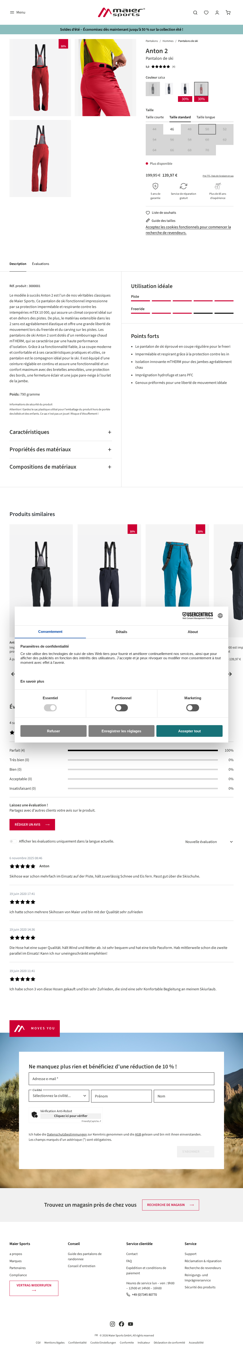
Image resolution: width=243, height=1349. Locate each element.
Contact (132, 1253)
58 (193, 140)
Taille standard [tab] (180, 117)
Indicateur (144, 1343)
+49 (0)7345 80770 (144, 1294)
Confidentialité (77, 1343)
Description (17, 263)
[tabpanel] (190, 139)
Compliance (18, 1275)
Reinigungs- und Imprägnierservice (198, 1278)
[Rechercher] (195, 12)
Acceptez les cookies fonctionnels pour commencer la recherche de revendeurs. (188, 229)
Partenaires (17, 1267)
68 (193, 151)
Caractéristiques (29, 432)
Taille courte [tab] (155, 117)
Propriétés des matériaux (40, 449)
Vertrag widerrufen (34, 1285)
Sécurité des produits (200, 1287)
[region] (73, 118)
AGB (138, 1134)
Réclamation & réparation (203, 1261)
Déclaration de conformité (169, 1343)
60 (210, 140)
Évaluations (40, 263)
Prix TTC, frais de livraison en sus (218, 176)
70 (210, 151)
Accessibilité (196, 1343)
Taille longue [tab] (205, 117)
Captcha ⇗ (91, 1121)
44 (158, 130)
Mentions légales (54, 1343)
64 (158, 151)
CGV (38, 1343)
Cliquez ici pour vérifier (70, 1116)
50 (210, 130)
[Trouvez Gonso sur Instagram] (112, 1324)
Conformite (127, 1343)
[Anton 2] (40, 77)
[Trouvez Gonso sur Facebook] (121, 1324)
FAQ (129, 1261)
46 (172, 129)
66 (175, 151)
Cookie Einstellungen (103, 1343)
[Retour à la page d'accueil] (121, 12)
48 (193, 130)
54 (158, 140)
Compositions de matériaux (42, 467)
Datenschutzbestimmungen (67, 1134)
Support (190, 1253)
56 (175, 140)
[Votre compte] (217, 12)
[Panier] (228, 12)
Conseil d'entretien (81, 1266)
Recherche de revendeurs (203, 1267)
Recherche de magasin (166, 1204)
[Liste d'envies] (206, 12)
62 (228, 140)
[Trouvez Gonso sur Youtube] (130, 1324)
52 (228, 130)
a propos (15, 1253)
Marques (15, 1261)
